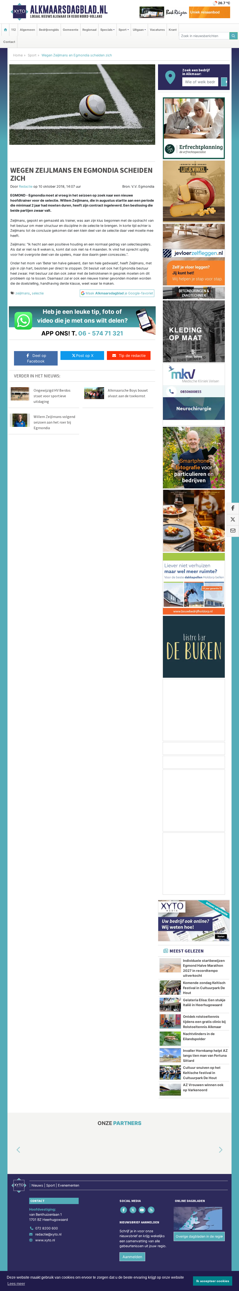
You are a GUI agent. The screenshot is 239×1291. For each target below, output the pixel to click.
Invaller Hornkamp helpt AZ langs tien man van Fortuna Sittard (205, 1056)
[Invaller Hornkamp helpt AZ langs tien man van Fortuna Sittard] (170, 1055)
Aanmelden (132, 1256)
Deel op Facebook (36, 358)
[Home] (5, 30)
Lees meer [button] (16, 1284)
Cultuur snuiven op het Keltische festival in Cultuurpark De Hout (202, 1073)
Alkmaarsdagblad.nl (69, 9)
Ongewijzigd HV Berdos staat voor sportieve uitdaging (52, 396)
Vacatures (157, 29)
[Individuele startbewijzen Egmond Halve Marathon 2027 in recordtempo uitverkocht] (170, 965)
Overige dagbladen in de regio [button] (199, 1237)
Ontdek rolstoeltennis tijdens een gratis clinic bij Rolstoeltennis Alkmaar (204, 1022)
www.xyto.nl (45, 1240)
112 (13, 29)
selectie (38, 293)
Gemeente (70, 29)
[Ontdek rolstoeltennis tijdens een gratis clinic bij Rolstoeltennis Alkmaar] (170, 1021)
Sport (32, 55)
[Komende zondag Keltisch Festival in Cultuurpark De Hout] (170, 987)
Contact (9, 42)
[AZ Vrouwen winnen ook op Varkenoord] (170, 1089)
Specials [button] (106, 29)
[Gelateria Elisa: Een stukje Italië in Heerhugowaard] (170, 1005)
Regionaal (89, 29)
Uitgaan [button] (138, 29)
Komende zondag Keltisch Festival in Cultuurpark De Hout (204, 988)
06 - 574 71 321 (100, 333)
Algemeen (27, 29)
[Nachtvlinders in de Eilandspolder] (170, 1038)
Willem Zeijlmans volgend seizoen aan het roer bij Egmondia (54, 422)
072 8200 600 (46, 1228)
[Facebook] (124, 1210)
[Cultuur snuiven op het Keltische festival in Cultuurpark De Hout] (170, 1072)
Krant (173, 29)
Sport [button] (123, 29)
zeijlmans (22, 293)
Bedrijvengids (49, 29)
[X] (133, 1210)
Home (18, 55)
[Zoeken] (233, 35)
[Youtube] (142, 1210)
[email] (233, 531)
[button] (13, 1150)
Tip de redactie (132, 355)
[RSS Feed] (151, 1210)
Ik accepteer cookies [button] (212, 1281)
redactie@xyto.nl (48, 1234)
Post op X (84, 355)
